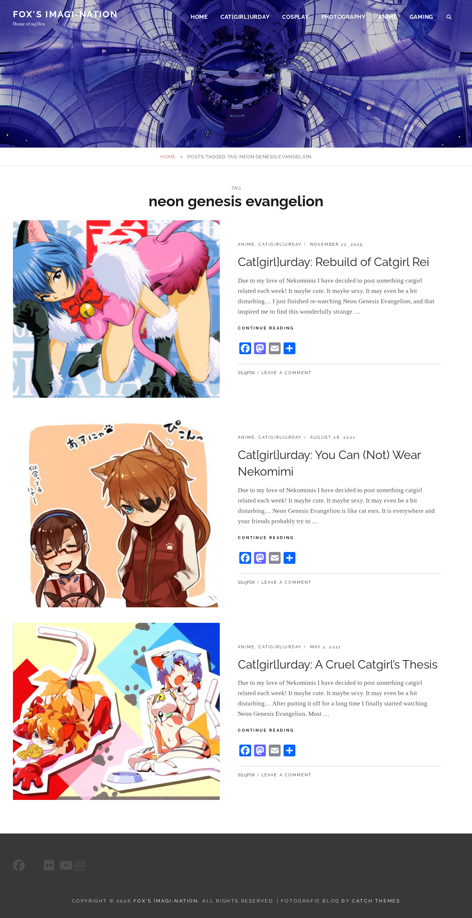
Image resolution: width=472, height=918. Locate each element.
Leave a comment (286, 372)
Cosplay (295, 17)
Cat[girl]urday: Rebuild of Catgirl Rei (333, 262)
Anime (387, 17)
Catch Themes (376, 901)
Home (199, 17)
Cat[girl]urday (245, 17)
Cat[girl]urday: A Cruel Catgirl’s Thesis (337, 664)
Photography (344, 17)
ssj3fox (246, 372)
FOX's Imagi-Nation (65, 14)
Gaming (422, 17)
